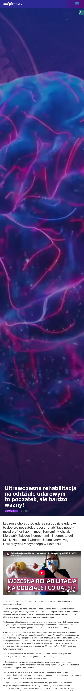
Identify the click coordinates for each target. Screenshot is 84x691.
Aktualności (11, 511)
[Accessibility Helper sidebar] (81, 12)
